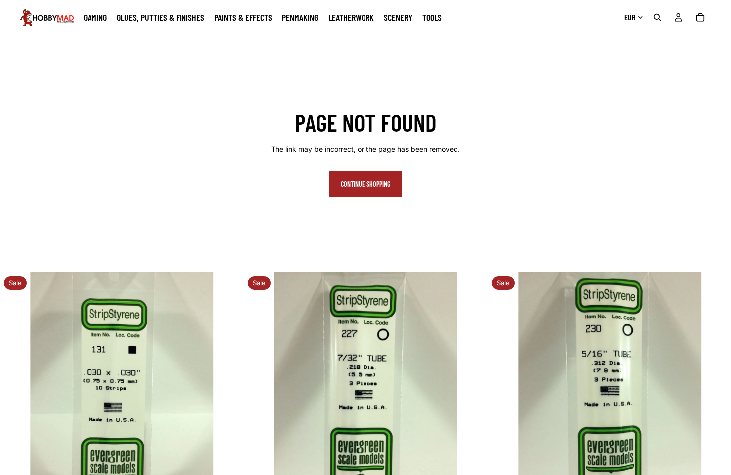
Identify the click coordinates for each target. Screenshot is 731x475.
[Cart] (700, 17)
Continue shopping (365, 184)
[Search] (657, 17)
